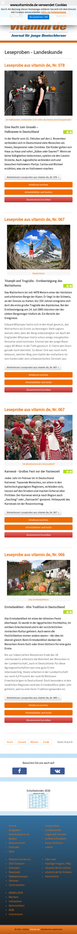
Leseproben (52, 825)
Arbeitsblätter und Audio (38, 382)
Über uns (50, 859)
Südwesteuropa (18, 876)
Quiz (11, 851)
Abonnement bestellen (38, 199)
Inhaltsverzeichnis (38, 705)
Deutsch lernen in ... (20, 859)
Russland (14, 872)
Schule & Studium (55, 838)
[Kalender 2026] (38, 800)
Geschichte (52, 876)
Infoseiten (15, 901)
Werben (13, 897)
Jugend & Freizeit (55, 834)
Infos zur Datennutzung (53, 12)
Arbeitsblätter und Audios (38, 192)
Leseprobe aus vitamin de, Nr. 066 (34, 554)
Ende (46, 742)
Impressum (16, 914)
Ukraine (13, 880)
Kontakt (14, 847)
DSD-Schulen (17, 863)
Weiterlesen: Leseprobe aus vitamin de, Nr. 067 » (33, 367)
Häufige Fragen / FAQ (58, 863)
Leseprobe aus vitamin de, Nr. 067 (34, 219)
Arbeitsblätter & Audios (19, 836)
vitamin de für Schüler (58, 872)
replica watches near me (41, 204)
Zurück (22, 742)
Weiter (34, 742)
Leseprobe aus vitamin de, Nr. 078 (34, 65)
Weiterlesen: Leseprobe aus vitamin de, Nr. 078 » (33, 177)
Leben (49, 847)
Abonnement (17, 843)
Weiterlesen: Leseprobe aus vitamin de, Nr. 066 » (33, 697)
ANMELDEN (16, 892)
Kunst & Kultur (54, 843)
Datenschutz (17, 905)
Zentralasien (17, 885)
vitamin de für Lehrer (58, 867)
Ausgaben (15, 830)
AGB (11, 910)
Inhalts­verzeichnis (38, 184)
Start (10, 742)
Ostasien (14, 867)
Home (12, 825)
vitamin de (35, 929)
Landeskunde (53, 830)
